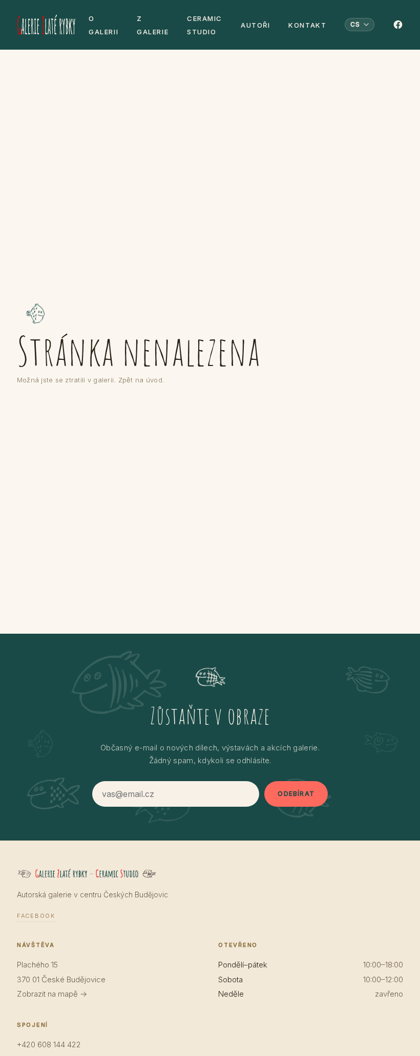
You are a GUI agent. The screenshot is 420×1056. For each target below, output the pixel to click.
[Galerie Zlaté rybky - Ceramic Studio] (46, 24)
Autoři (255, 25)
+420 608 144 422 (49, 1044)
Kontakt (307, 25)
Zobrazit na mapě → (52, 994)
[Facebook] (398, 24)
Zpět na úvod (140, 380)
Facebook (36, 915)
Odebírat (296, 794)
